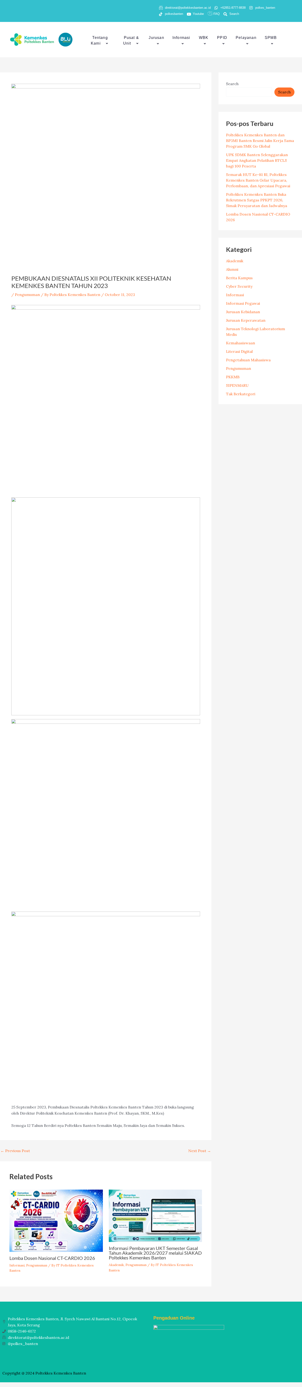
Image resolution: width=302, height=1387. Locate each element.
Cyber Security (239, 286)
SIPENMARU (237, 385)
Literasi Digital (239, 351)
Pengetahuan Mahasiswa (248, 360)
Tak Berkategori (240, 394)
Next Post (199, 1151)
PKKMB (232, 377)
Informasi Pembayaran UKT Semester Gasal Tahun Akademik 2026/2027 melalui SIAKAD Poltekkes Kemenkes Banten (155, 1252)
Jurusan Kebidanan (243, 311)
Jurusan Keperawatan (245, 320)
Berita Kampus (239, 277)
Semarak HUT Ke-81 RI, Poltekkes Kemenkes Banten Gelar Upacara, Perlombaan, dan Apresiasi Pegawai (258, 180)
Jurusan (156, 38)
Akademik (116, 1265)
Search (232, 83)
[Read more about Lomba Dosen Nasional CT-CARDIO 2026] (56, 1220)
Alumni (232, 269)
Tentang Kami (99, 40)
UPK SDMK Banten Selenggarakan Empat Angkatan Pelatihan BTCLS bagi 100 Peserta (257, 160)
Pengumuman (27, 294)
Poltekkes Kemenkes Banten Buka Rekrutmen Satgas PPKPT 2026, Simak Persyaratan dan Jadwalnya (256, 200)
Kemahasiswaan (240, 343)
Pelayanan (246, 38)
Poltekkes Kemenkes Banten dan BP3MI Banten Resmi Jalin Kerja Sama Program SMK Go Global (260, 141)
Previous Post (15, 1151)
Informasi (181, 38)
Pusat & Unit (131, 40)
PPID (222, 38)
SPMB (271, 38)
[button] (102, 44)
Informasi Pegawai (243, 303)
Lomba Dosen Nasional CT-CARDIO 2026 (52, 1258)
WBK (204, 38)
